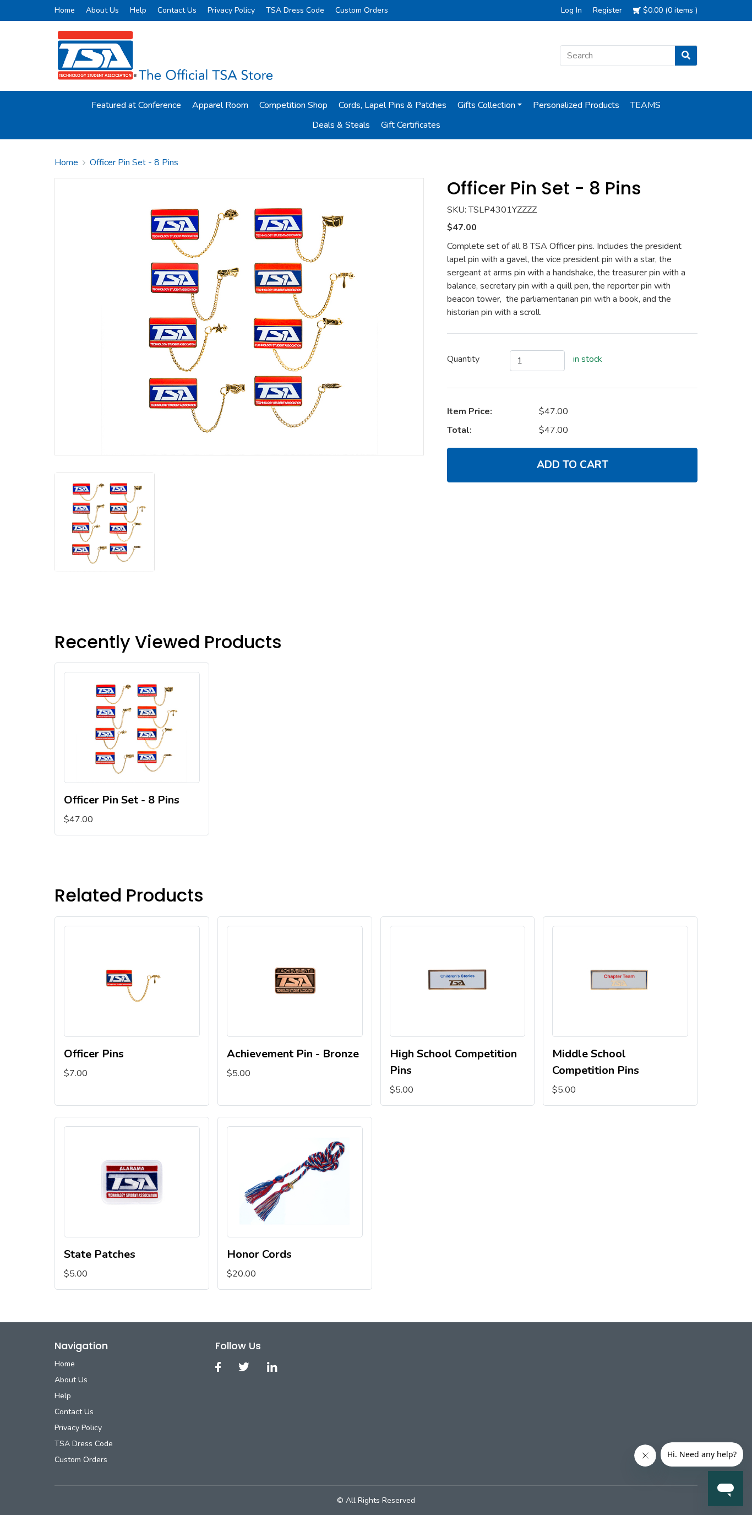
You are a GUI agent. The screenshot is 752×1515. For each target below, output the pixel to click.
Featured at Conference (136, 105)
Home (65, 10)
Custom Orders (361, 10)
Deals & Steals (341, 125)
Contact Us (177, 10)
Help (138, 10)
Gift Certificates (410, 125)
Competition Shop (293, 105)
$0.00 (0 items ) (669, 10)
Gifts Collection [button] (486, 105)
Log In (571, 10)
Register (607, 10)
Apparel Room (220, 105)
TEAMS (645, 105)
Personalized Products (576, 105)
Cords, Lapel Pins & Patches (392, 105)
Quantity (463, 359)
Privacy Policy (231, 10)
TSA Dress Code (295, 10)
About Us (102, 10)
